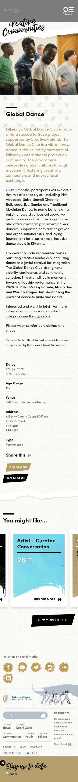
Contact (36, 747)
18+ (8, 388)
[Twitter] (36, 667)
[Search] (43, 716)
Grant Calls (24, 726)
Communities (12, 735)
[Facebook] (8, 667)
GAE (27, 753)
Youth (29, 735)
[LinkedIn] (8, 678)
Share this (16, 455)
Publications (12, 753)
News (7, 726)
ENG (34, 753)
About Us (9, 747)
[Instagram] (50, 667)
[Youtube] (22, 667)
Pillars (42, 735)
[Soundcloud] (64, 667)
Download (60, 744)
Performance (14, 444)
